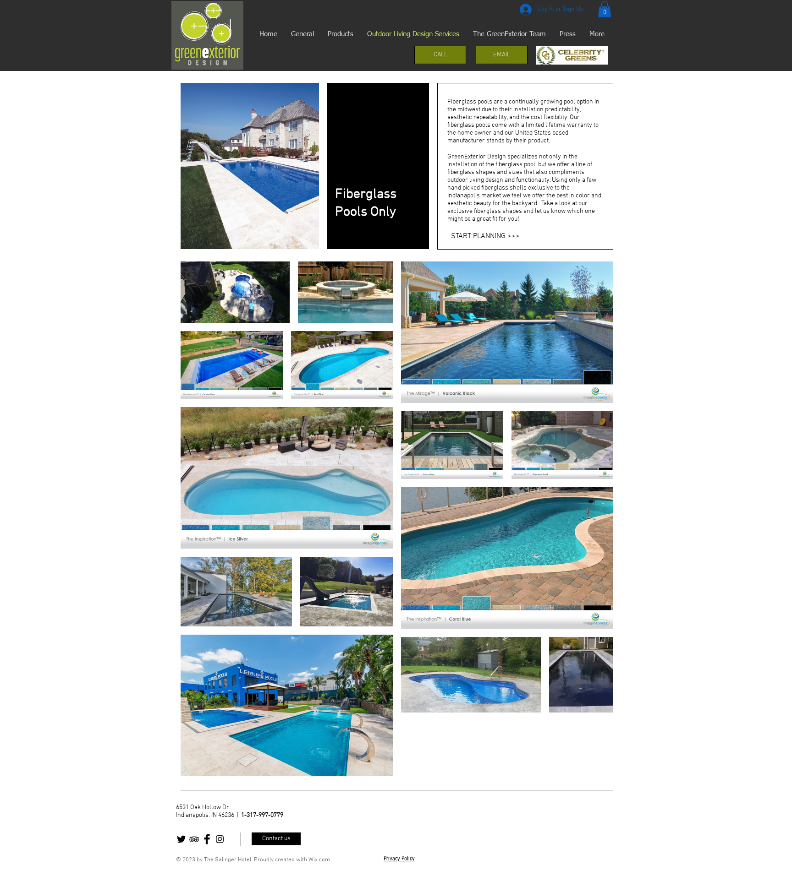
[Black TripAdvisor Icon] (194, 839)
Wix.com (319, 860)
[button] (604, 9)
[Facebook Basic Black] (207, 839)
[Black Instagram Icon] (219, 839)
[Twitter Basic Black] (181, 839)
